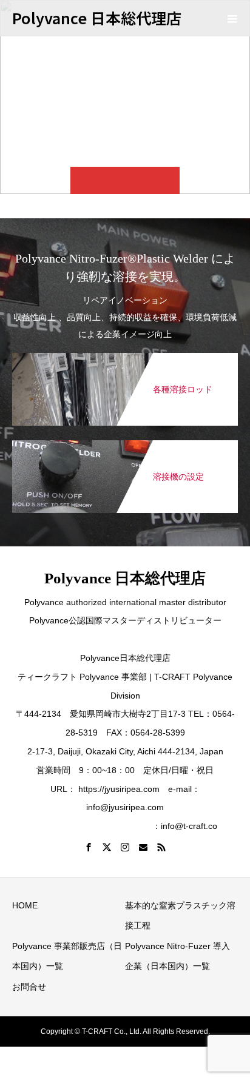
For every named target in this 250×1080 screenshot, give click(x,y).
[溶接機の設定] (125, 442)
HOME (25, 905)
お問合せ (29, 986)
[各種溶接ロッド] (125, 355)
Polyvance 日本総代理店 (96, 18)
